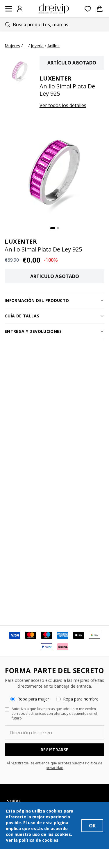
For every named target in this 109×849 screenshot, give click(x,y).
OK (92, 825)
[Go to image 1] (52, 228)
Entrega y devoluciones (33, 331)
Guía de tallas (22, 316)
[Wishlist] (88, 9)
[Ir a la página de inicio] (53, 9)
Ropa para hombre (81, 699)
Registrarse (55, 749)
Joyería (37, 45)
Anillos (53, 45)
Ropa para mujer (33, 699)
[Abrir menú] (8, 8)
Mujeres (12, 45)
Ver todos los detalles (63, 105)
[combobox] (54, 24)
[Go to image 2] (58, 228)
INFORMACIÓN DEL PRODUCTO (37, 300)
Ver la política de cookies (32, 840)
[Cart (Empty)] (100, 9)
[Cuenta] (20, 9)
